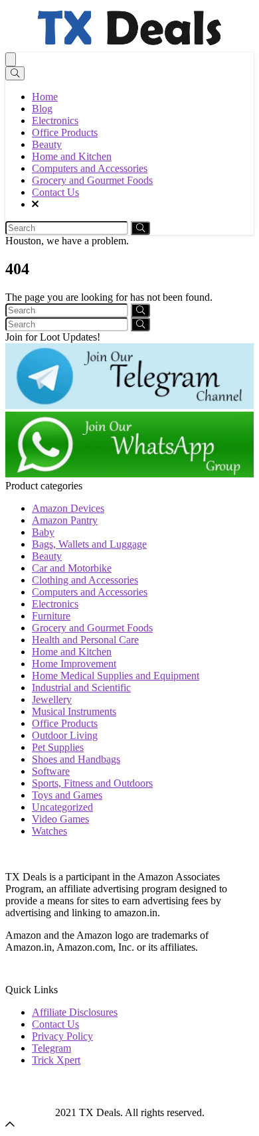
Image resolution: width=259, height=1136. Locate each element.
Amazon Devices (68, 508)
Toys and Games (67, 795)
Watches (49, 831)
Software (51, 771)
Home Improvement (74, 663)
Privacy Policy (62, 1036)
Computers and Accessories (89, 168)
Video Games (60, 819)
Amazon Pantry (65, 520)
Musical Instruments (74, 711)
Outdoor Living (65, 735)
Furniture (51, 615)
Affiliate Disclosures (75, 1012)
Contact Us (55, 192)
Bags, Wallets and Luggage (89, 544)
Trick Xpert (56, 1060)
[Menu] (10, 59)
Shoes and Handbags (76, 759)
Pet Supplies (58, 747)
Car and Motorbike (72, 568)
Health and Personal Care (85, 639)
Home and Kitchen (72, 156)
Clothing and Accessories (85, 580)
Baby (43, 532)
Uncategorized (62, 807)
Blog (42, 108)
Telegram (51, 1048)
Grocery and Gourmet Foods (92, 180)
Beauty (47, 144)
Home (45, 96)
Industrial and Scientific (81, 687)
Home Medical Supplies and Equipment (115, 675)
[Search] (15, 73)
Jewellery (52, 699)
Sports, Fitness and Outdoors (92, 783)
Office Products (65, 132)
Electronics (55, 120)
